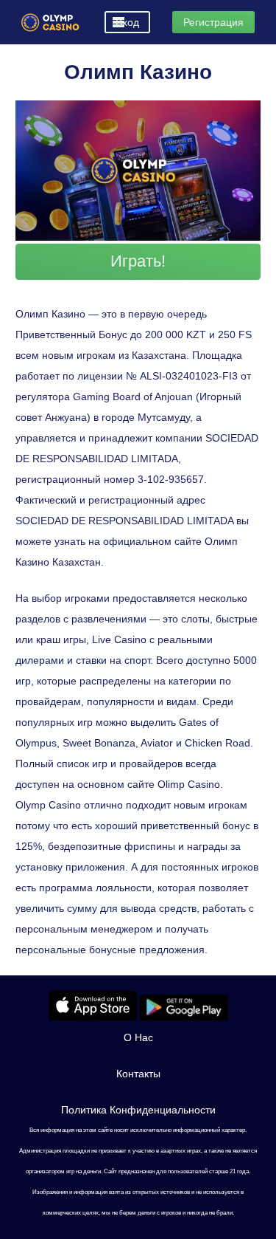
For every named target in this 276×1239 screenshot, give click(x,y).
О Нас (138, 1037)
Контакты (138, 1074)
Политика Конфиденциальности (138, 1110)
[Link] (50, 22)
